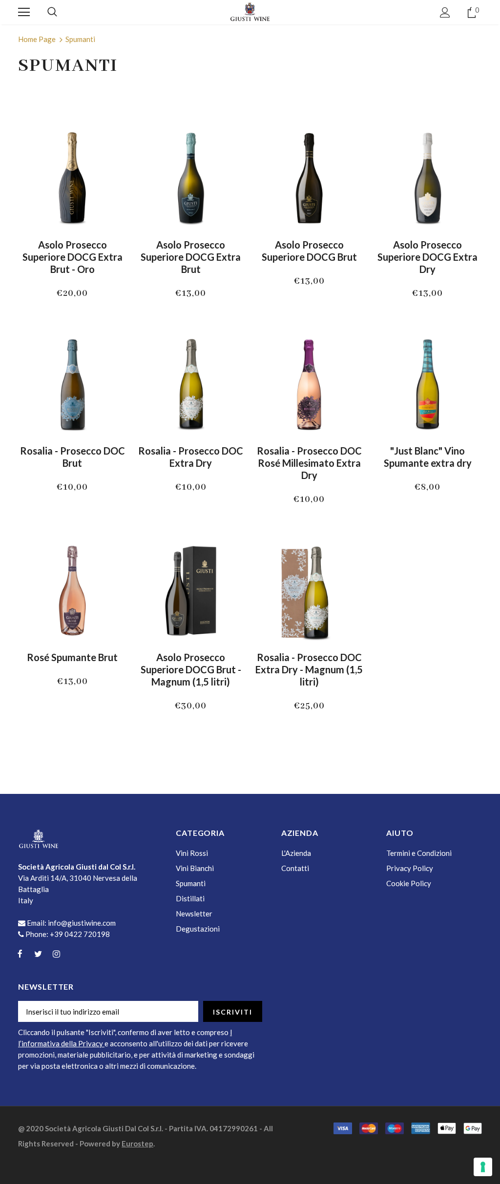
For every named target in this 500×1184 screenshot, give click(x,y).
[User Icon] (445, 12)
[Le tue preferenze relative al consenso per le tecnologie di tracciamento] (483, 1167)
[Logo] (250, 11)
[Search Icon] (52, 12)
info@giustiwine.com (82, 922)
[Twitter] (38, 953)
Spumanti (80, 39)
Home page (37, 39)
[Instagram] (56, 953)
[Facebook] (20, 953)
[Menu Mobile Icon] (24, 12)
